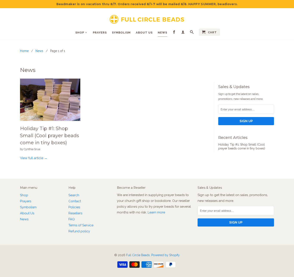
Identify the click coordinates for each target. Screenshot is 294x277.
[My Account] (183, 32)
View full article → (33, 158)
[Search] (192, 32)
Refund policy (79, 231)
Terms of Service (80, 225)
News (162, 32)
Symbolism (121, 32)
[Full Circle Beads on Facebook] (174, 32)
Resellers (75, 213)
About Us (144, 32)
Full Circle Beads (138, 255)
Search (73, 195)
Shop (81, 32)
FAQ (71, 219)
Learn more (156, 212)
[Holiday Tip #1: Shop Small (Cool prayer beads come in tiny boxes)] (50, 122)
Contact (74, 201)
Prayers (100, 32)
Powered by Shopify (165, 255)
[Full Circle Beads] (147, 17)
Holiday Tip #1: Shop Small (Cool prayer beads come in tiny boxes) (49, 136)
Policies (74, 207)
